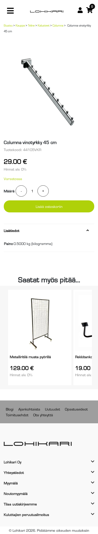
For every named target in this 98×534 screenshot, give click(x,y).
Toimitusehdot (17, 414)
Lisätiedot (11, 230)
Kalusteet (44, 25)
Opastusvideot (76, 409)
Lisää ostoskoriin (49, 206)
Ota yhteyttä (43, 414)
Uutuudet (52, 409)
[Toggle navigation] (10, 11)
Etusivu (8, 25)
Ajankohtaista (29, 409)
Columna (58, 25)
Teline (31, 25)
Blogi (10, 409)
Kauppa (20, 25)
